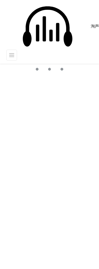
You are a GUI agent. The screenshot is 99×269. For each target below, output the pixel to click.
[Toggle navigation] (11, 55)
